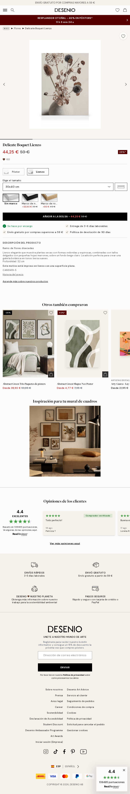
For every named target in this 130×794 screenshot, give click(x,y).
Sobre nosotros (54, 689)
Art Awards (57, 736)
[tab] (16, 138)
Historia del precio (13, 274)
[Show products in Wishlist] (117, 10)
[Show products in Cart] (125, 10)
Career (59, 707)
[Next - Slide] (126, 84)
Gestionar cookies (77, 730)
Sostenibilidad (55, 712)
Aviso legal (57, 701)
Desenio (75, 784)
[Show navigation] (5, 10)
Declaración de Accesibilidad (46, 718)
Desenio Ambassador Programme (44, 730)
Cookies (71, 712)
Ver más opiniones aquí (65, 543)
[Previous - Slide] (4, 84)
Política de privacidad (73, 675)
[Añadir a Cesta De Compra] (51, 374)
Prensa (59, 695)
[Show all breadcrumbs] (6, 28)
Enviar (65, 667)
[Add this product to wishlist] (123, 36)
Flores (17, 28)
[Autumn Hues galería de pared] (65, 441)
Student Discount (53, 724)
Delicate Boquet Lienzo (38, 28)
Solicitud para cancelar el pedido (86, 724)
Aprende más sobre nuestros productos (25, 281)
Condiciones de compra (80, 707)
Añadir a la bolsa (65, 216)
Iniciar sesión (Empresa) (49, 742)
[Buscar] (12, 10)
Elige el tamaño (12, 180)
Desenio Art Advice (78, 689)
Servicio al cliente (77, 695)
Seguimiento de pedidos (80, 701)
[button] (121, 187)
